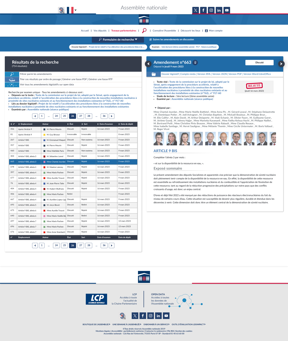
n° (14, 124)
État (71, 124)
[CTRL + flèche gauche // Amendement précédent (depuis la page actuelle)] (148, 64)
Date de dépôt (127, 124)
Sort (85, 124)
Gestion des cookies (183, 331)
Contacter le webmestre (155, 331)
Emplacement (26, 124)
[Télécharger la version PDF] (195, 62)
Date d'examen (106, 124)
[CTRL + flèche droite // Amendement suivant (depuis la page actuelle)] (281, 64)
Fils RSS (170, 331)
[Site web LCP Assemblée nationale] (114, 299)
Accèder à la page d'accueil (144, 18)
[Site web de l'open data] (174, 299)
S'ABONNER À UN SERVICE (156, 324)
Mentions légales (103, 331)
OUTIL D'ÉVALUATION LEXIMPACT (188, 324)
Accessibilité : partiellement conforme (128, 331)
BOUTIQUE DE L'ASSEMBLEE (96, 324)
